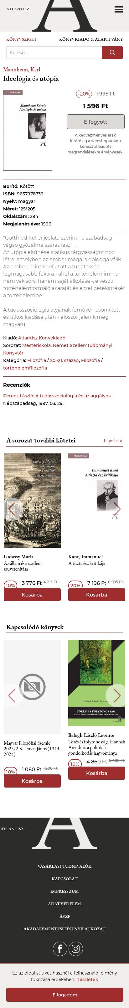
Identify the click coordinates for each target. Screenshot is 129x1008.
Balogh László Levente (91, 735)
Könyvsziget (21, 39)
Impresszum (64, 891)
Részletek (87, 979)
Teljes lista (112, 440)
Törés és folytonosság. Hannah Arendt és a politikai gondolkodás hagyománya (96, 747)
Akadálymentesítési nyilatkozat (64, 929)
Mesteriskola (36, 345)
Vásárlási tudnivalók (64, 866)
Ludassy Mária (19, 557)
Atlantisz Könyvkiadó (41, 338)
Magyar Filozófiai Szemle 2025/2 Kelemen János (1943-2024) (32, 748)
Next (117, 509)
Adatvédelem (64, 904)
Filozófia (36, 360)
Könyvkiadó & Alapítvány (91, 39)
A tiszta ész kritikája (86, 563)
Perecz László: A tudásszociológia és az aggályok (57, 396)
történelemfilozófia (25, 368)
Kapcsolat (65, 878)
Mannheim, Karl (21, 69)
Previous (11, 509)
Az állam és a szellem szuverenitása (23, 566)
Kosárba (32, 595)
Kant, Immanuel (85, 557)
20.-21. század (64, 360)
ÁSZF (64, 916)
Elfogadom (65, 995)
